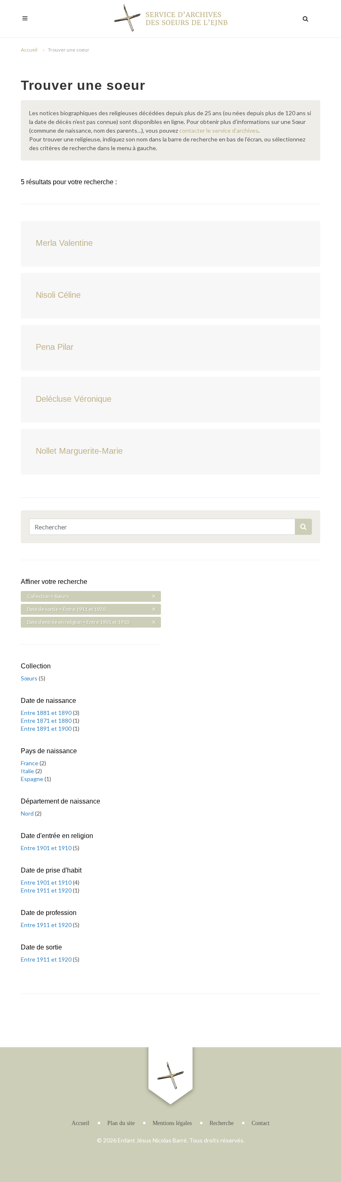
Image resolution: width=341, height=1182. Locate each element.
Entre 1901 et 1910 (47, 847)
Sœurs (30, 678)
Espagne (32, 778)
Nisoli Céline (58, 294)
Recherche (222, 1123)
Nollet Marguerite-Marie (79, 450)
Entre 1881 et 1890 (47, 712)
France (30, 763)
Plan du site (121, 1123)
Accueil (29, 50)
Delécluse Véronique (73, 398)
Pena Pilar (55, 346)
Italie (28, 770)
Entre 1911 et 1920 (47, 890)
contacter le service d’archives (218, 130)
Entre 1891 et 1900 (47, 728)
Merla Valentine (64, 242)
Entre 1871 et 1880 (47, 720)
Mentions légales (172, 1123)
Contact (260, 1123)
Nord (28, 813)
